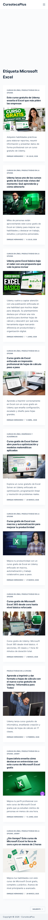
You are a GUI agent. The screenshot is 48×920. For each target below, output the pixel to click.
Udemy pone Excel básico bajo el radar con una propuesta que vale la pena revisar (24, 264)
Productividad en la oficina (19, 671)
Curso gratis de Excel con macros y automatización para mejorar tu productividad (23, 524)
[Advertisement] (24, 40)
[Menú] (44, 4)
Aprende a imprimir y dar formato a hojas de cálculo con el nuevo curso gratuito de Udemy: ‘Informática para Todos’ (24, 681)
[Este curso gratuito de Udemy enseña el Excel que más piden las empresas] (24, 120)
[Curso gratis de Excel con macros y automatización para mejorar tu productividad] (24, 543)
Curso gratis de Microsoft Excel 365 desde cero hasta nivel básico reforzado (22, 604)
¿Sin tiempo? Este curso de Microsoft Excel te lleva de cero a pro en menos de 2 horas (24, 841)
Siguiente (37, 909)
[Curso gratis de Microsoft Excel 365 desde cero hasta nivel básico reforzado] (24, 623)
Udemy (17, 754)
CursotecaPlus (14, 4)
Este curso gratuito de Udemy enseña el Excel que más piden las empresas (24, 100)
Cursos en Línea (14, 90)
